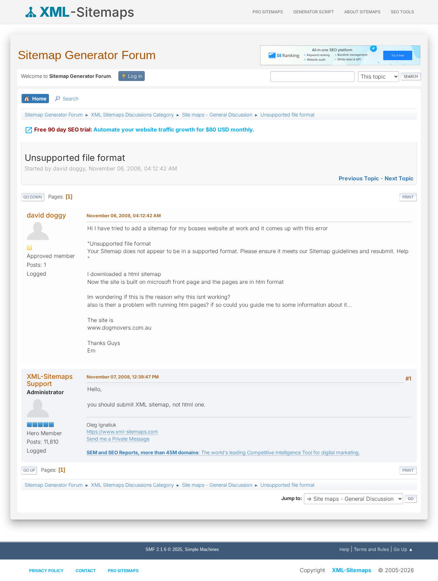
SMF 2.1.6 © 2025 (163, 549)
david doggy (46, 215)
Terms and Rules (371, 549)
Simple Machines (202, 549)
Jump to (290, 498)
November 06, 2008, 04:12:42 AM (124, 215)
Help (344, 549)
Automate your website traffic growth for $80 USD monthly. (139, 130)
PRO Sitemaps (268, 11)
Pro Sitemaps (123, 570)
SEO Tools (402, 11)
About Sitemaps (362, 11)
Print (408, 197)
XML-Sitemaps (351, 570)
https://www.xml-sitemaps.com (122, 431)
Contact (86, 570)
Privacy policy (46, 570)
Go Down (32, 197)
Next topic (399, 178)
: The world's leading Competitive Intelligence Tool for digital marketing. (223, 452)
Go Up (29, 470)
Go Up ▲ (403, 549)
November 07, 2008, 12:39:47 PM (123, 376)
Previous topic (359, 178)
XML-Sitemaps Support (50, 380)
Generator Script (313, 11)
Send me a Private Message (118, 439)
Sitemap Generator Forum (87, 54)
